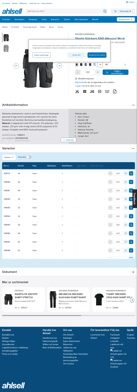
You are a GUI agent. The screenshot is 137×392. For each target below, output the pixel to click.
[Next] (59, 65)
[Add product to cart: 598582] (131, 199)
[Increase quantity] (97, 72)
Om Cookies (68, 363)
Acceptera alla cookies (97, 55)
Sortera (7, 157)
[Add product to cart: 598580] (131, 182)
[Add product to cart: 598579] (131, 173)
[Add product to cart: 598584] (131, 216)
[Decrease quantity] (77, 72)
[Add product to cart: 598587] (131, 242)
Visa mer (70, 140)
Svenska (131, 338)
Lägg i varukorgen (117, 72)
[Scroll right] (132, 300)
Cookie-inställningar (41, 55)
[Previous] (16, 65)
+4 (100, 64)
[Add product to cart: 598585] (131, 225)
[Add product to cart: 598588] (131, 250)
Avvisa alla (77, 55)
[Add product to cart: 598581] (131, 190)
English (130, 334)
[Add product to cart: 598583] (131, 207)
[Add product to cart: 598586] (131, 233)
